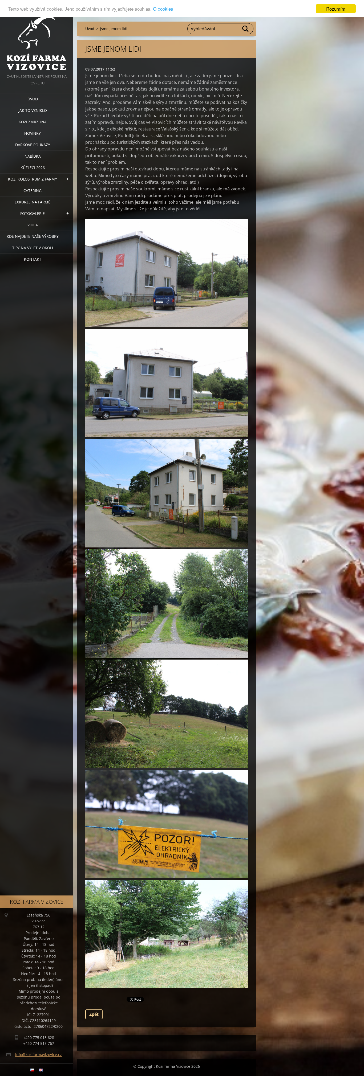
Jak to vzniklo (32, 110)
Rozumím (335, 8)
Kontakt (32, 259)
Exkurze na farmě (32, 201)
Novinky (32, 133)
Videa (32, 224)
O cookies (163, 9)
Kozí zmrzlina (33, 121)
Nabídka (33, 156)
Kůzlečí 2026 (33, 167)
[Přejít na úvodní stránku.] (36, 36)
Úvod (32, 98)
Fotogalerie (32, 213)
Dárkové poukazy (32, 144)
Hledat (245, 29)
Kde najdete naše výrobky (33, 236)
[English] (41, 1070)
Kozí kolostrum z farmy (32, 179)
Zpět (94, 1014)
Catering (32, 190)
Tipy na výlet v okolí (32, 247)
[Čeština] (32, 1070)
